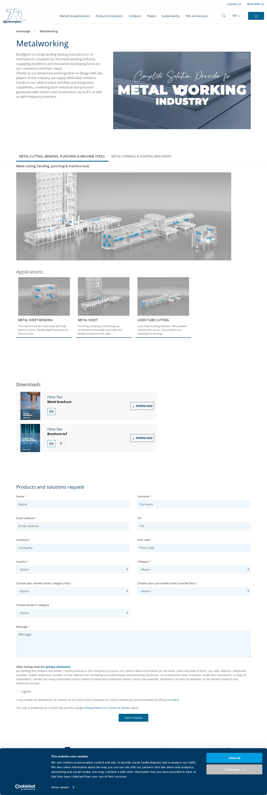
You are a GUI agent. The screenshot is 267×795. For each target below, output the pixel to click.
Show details (60, 787)
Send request (133, 717)
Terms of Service (119, 708)
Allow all (234, 758)
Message (23, 627)
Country (22, 561)
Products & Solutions (109, 16)
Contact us (234, 4)
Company (135, 16)
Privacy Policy (93, 708)
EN (51, 411)
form (176, 700)
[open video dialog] (182, 90)
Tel (139, 518)
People (151, 16)
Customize (232, 769)
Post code (144, 540)
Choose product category (32, 605)
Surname (144, 496)
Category (144, 561)
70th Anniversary (196, 16)
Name (21, 496)
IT (61, 444)
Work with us (255, 4)
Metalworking (49, 31)
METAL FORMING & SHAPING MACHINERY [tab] (141, 156)
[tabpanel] (133, 262)
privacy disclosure (58, 667)
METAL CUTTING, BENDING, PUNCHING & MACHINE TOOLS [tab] (62, 156)
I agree (25, 691)
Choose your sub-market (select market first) (167, 583)
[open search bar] (224, 16)
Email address (26, 518)
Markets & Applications (75, 16)
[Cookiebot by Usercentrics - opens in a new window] (25, 787)
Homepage (23, 31)
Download (143, 406)
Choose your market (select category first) (44, 583)
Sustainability (170, 16)
